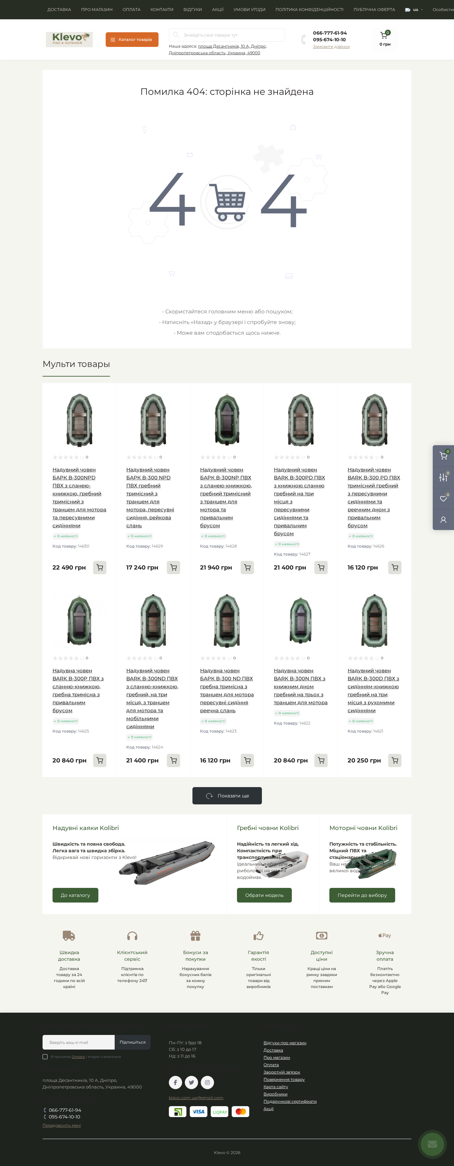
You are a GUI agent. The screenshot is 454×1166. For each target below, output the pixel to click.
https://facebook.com (175, 1082)
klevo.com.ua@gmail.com (196, 1097)
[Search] (176, 35)
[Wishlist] (106, 406)
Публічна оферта (374, 9)
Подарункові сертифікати (290, 1101)
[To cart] (99, 567)
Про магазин (97, 9)
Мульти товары (76, 364)
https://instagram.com (207, 1082)
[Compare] (106, 418)
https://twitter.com (191, 1082)
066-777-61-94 (330, 33)
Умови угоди (250, 9)
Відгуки (192, 9)
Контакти (162, 9)
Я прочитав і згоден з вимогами (86, 1057)
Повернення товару (284, 1079)
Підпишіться (133, 1042)
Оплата (132, 9)
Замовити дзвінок (331, 46)
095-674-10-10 (329, 40)
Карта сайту (276, 1086)
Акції (218, 9)
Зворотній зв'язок (282, 1072)
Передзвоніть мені (62, 1125)
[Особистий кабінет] (443, 519)
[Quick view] (106, 393)
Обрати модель (264, 895)
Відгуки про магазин (285, 1042)
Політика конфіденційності (310, 9)
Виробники (275, 1093)
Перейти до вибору (362, 895)
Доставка (59, 9)
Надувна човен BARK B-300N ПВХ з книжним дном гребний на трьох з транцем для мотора (301, 686)
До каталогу (75, 895)
